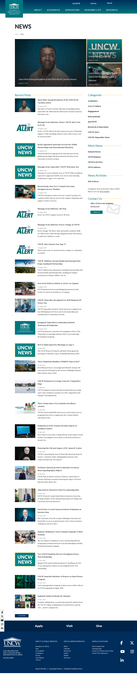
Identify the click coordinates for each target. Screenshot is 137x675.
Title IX (38, 660)
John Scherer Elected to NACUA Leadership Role (58, 490)
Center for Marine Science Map (102, 651)
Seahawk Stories (94, 152)
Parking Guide (97, 649)
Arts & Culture (94, 106)
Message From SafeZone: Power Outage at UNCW (59, 225)
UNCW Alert (93, 132)
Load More (21, 615)
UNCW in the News (95, 162)
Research (112, 10)
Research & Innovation (98, 127)
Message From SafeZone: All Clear (52, 209)
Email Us (96, 212)
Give (99, 626)
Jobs (36, 649)
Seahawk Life (93, 10)
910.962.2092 (94, 206)
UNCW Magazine (94, 157)
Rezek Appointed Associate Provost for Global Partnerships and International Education (104, 52)
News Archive (105, 192)
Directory (67, 658)
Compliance (39, 653)
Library (66, 653)
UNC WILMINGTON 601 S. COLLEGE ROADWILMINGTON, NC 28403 (12, 653)
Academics (53, 10)
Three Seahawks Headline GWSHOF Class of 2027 (59, 361)
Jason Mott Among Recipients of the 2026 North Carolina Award (47, 79)
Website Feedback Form (73, 669)
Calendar (67, 649)
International (94, 116)
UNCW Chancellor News (99, 137)
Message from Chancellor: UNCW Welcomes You (58, 167)
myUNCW (76, 3)
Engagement (93, 111)
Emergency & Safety (42, 646)
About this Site (40, 669)
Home (16, 34)
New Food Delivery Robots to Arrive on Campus (58, 283)
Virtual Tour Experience (100, 653)
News (66, 646)
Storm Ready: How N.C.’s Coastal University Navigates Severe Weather (103, 77)
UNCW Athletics (94, 167)
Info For (93, 3)
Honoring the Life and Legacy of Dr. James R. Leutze (60, 448)
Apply (39, 626)
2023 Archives (93, 181)
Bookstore (67, 651)
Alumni (66, 655)
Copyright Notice (55, 669)
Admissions (72, 10)
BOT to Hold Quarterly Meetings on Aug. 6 (56, 345)
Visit (69, 626)
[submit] (114, 3)
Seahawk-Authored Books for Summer (54, 596)
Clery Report (39, 658)
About (38, 10)
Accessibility (39, 651)
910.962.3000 (8, 658)
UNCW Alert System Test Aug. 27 (52, 244)
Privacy (37, 655)
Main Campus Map (98, 646)
